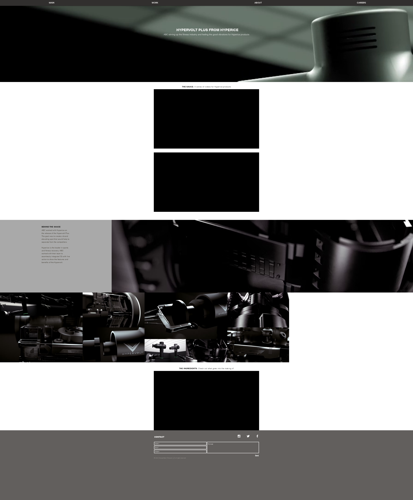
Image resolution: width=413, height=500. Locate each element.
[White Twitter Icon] (248, 436)
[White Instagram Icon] (239, 436)
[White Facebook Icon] (257, 436)
